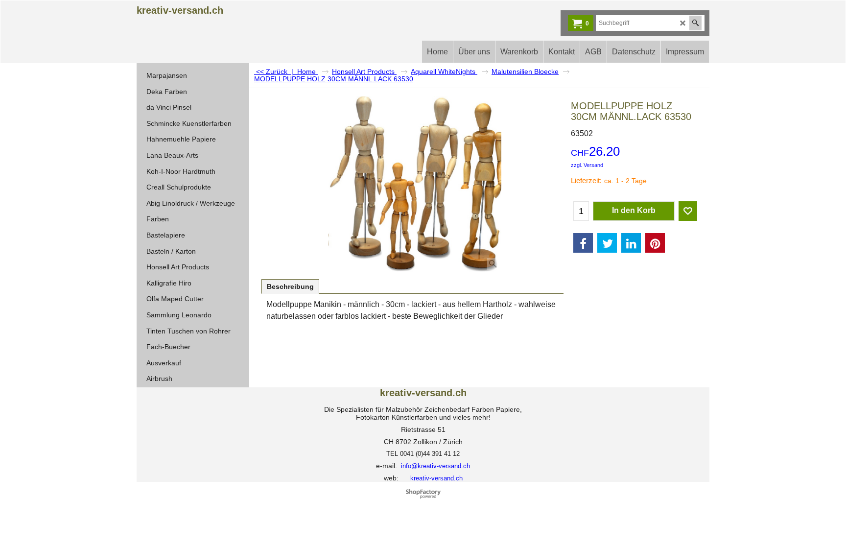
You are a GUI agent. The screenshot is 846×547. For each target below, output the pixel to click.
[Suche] (695, 23)
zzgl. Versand (587, 165)
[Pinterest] (655, 243)
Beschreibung (290, 286)
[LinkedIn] (631, 243)
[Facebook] (583, 243)
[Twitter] (607, 243)
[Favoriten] (688, 211)
